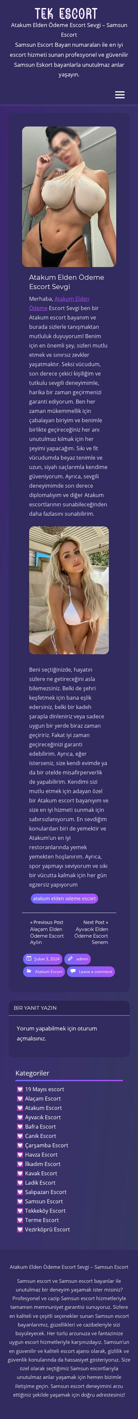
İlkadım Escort (43, 1164)
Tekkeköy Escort (45, 1210)
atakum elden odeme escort (64, 898)
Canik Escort (40, 1136)
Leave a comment (95, 971)
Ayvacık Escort (43, 1117)
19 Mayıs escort (44, 1089)
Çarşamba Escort (46, 1145)
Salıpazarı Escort (46, 1192)
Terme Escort (42, 1220)
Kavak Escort (41, 1173)
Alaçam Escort (43, 1098)
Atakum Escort (48, 971)
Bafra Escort (40, 1126)
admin (82, 959)
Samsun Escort (44, 1201)
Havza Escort (41, 1154)
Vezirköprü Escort (47, 1229)
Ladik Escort (40, 1182)
